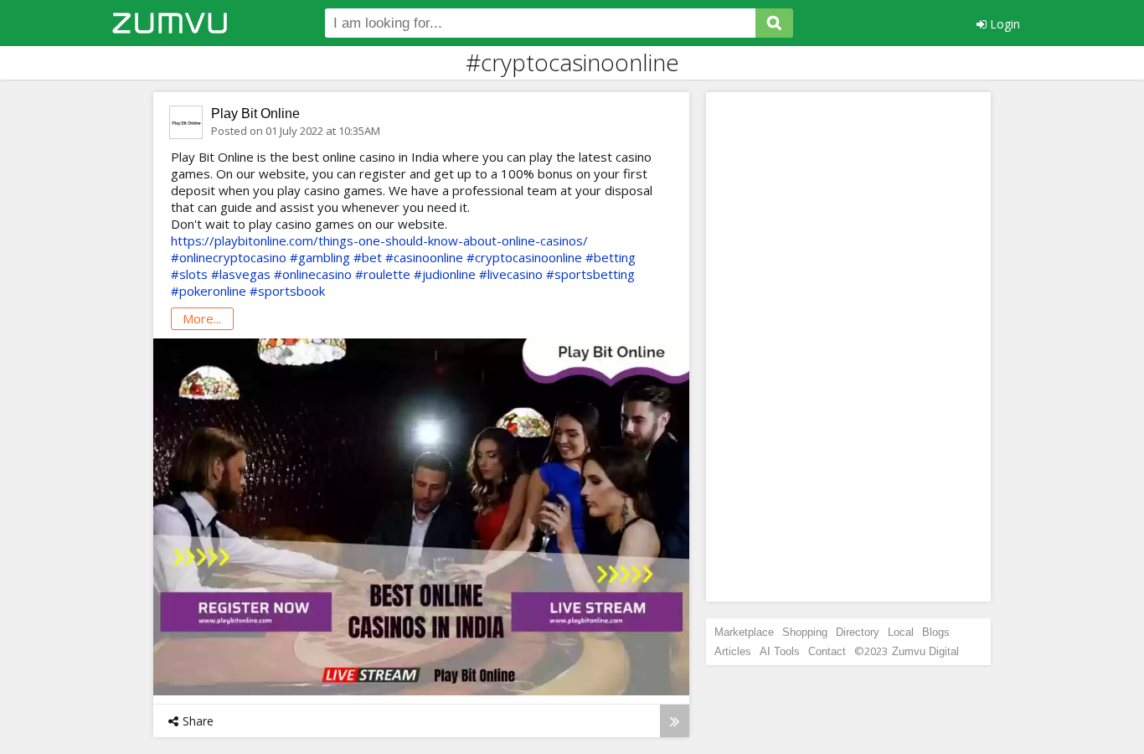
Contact (827, 651)
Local (901, 632)
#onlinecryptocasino (228, 257)
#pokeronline (208, 290)
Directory (857, 632)
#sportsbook (287, 290)
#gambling (320, 257)
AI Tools (780, 651)
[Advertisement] (848, 347)
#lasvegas (241, 274)
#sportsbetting (590, 274)
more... (202, 318)
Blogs (936, 632)
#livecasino (511, 274)
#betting (610, 257)
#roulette (382, 274)
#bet (367, 257)
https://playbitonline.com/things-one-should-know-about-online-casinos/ (379, 240)
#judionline (445, 274)
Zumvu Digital (925, 651)
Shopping (804, 632)
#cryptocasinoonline (524, 257)
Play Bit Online (255, 113)
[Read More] (674, 721)
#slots (189, 274)
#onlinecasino (313, 274)
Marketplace (744, 632)
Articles (732, 651)
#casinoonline (424, 257)
